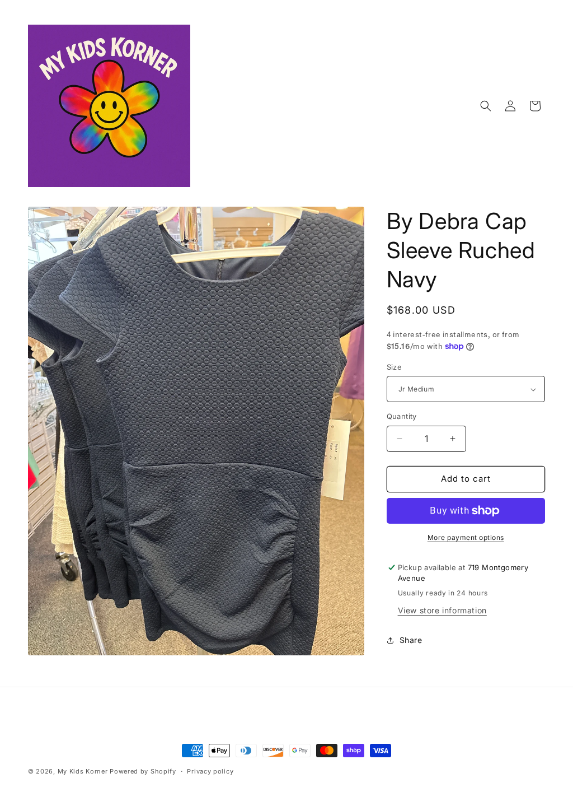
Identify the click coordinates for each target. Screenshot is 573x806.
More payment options (466, 537)
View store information (442, 610)
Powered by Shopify (143, 771)
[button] (485, 106)
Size (394, 366)
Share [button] (411, 640)
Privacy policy (210, 771)
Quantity (402, 416)
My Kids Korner (83, 771)
